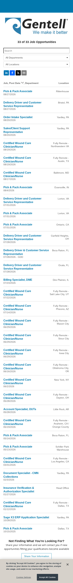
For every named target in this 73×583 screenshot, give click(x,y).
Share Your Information (36, 556)
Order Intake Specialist (17, 117)
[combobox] (36, 57)
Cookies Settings (23, 577)
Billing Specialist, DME (17, 279)
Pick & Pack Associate (17, 91)
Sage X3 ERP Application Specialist (26, 517)
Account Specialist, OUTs (19, 409)
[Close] (67, 564)
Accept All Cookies (47, 577)
